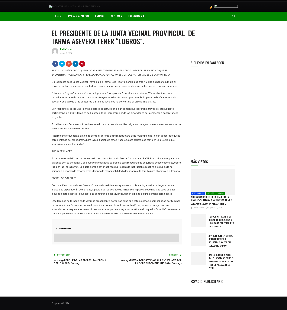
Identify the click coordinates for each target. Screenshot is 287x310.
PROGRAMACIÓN (136, 16)
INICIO (58, 16)
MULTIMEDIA (116, 16)
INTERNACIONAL (198, 193)
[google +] (69, 64)
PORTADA (220, 193)
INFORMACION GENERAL (78, 16)
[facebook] (55, 64)
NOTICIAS (99, 16)
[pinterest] (82, 64)
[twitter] (62, 64)
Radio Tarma (66, 49)
